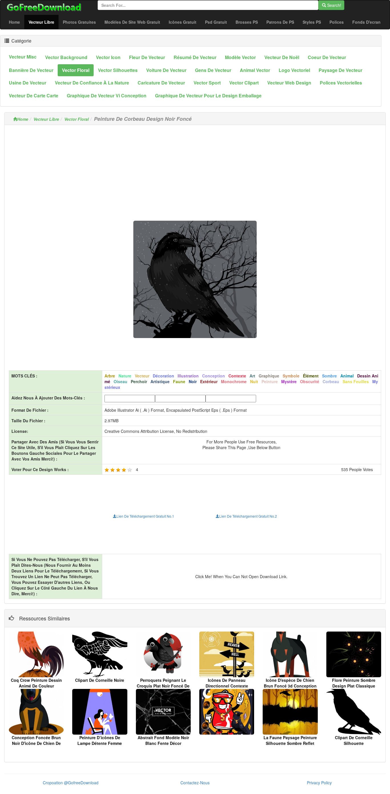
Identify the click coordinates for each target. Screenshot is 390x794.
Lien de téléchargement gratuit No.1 (145, 516)
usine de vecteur (27, 82)
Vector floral (75, 70)
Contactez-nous (195, 782)
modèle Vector (240, 57)
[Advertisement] (195, 169)
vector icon (108, 57)
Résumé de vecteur (195, 57)
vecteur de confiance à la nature (92, 82)
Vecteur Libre (44, 22)
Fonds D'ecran (366, 22)
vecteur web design (289, 82)
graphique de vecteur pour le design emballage (208, 95)
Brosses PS (247, 22)
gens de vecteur (213, 70)
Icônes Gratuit (182, 22)
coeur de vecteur (327, 57)
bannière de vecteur (31, 70)
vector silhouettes (118, 70)
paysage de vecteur (340, 70)
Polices (336, 22)
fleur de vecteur (147, 57)
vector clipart (244, 82)
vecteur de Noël (281, 57)
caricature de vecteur (161, 82)
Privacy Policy (319, 782)
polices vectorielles (341, 82)
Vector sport (207, 82)
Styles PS (312, 22)
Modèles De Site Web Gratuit (132, 22)
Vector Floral (76, 119)
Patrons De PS (280, 22)
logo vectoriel (294, 70)
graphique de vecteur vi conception (106, 95)
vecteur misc (23, 56)
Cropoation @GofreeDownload (70, 782)
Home (14, 22)
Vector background (66, 57)
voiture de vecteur (166, 70)
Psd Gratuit (216, 22)
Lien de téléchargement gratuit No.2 (248, 516)
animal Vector (255, 70)
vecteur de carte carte (33, 95)
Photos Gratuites (79, 22)
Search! (333, 5)
